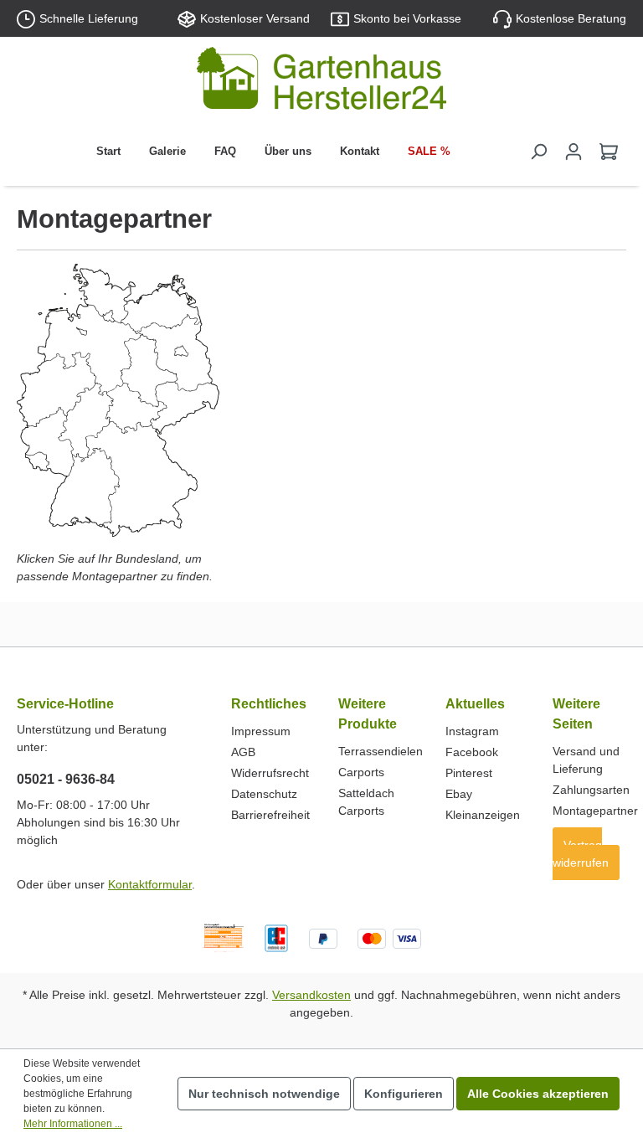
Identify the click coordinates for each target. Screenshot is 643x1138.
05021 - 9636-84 (66, 779)
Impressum (261, 731)
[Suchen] (538, 151)
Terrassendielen (380, 751)
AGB (243, 752)
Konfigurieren (403, 1093)
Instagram (472, 731)
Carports (361, 772)
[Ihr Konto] (573, 151)
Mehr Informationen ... (72, 1124)
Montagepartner (595, 810)
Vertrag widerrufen (581, 853)
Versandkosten (311, 995)
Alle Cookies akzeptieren (538, 1093)
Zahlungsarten (591, 789)
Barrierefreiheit (270, 814)
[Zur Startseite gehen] (321, 82)
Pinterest (468, 773)
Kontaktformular (150, 884)
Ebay (458, 794)
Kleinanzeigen (482, 814)
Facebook (471, 752)
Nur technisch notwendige (264, 1093)
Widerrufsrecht (270, 773)
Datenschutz (264, 794)
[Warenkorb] (608, 151)
